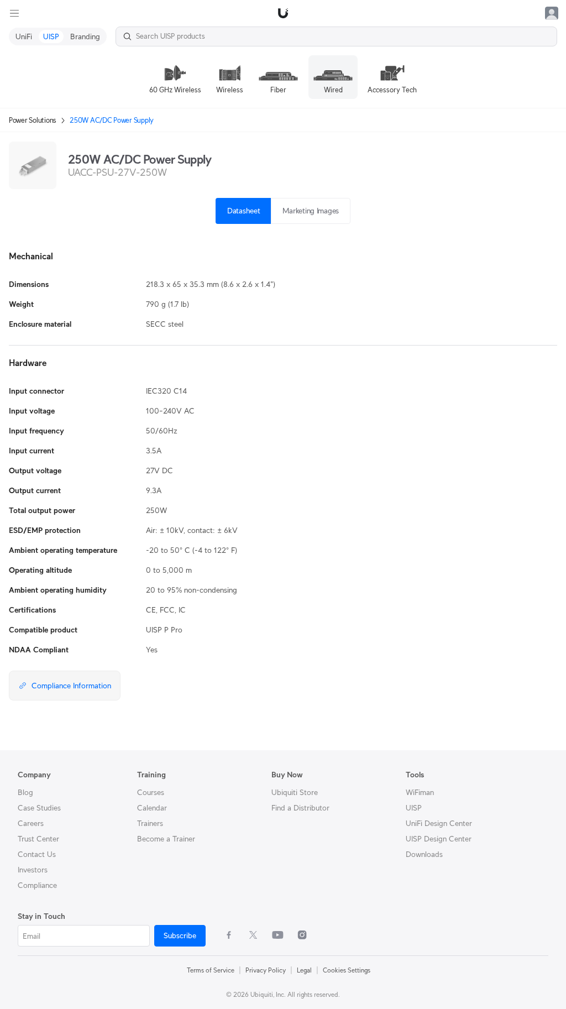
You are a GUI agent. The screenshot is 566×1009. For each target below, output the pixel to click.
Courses (150, 792)
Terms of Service (210, 970)
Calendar (152, 807)
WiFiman (420, 792)
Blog (25, 792)
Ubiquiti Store (294, 792)
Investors (33, 869)
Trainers (150, 823)
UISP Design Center (438, 838)
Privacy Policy (265, 970)
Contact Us (37, 854)
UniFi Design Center (439, 823)
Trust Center (38, 838)
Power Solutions (32, 120)
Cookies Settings (346, 970)
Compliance (37, 885)
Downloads (424, 854)
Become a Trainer (166, 838)
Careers (31, 823)
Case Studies (39, 807)
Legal (304, 970)
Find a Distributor (300, 807)
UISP (414, 807)
